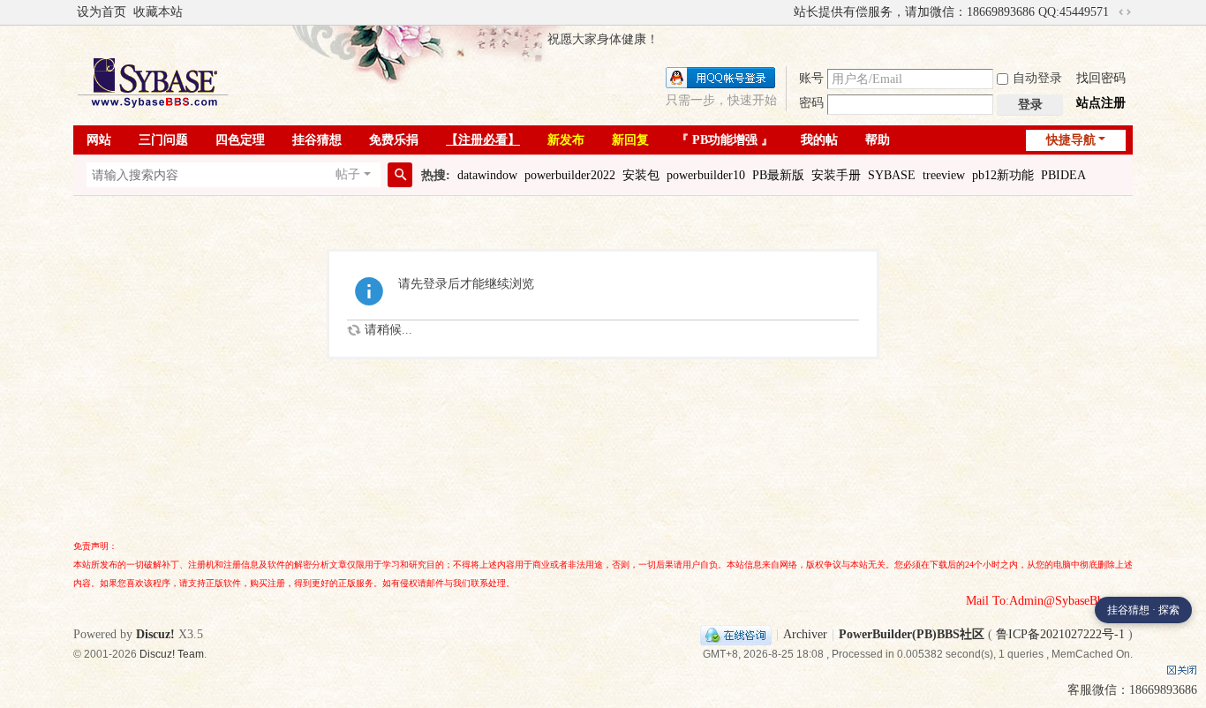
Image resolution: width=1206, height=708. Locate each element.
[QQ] (736, 634)
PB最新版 (778, 175)
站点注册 (1101, 102)
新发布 (565, 140)
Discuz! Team (171, 654)
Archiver (805, 634)
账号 (811, 78)
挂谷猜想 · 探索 (1143, 610)
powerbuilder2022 (569, 175)
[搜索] (400, 174)
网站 (99, 140)
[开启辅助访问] (785, 12)
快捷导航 (1071, 140)
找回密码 (1101, 78)
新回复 (630, 140)
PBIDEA (1063, 175)
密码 (811, 102)
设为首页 (101, 12)
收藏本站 (158, 12)
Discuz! (155, 634)
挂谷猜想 (317, 140)
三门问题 (163, 140)
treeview (944, 175)
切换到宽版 (1125, 12)
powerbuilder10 (706, 175)
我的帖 (819, 140)
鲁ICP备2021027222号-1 (1060, 634)
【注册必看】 (483, 140)
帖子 (347, 174)
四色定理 (240, 140)
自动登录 (1037, 78)
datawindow (487, 175)
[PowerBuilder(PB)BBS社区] (152, 82)
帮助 (877, 140)
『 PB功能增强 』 (724, 140)
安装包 (641, 175)
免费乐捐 (393, 140)
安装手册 (836, 175)
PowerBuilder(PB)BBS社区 (911, 634)
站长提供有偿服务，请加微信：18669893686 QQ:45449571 (951, 12)
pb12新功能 (1003, 175)
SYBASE (892, 175)
